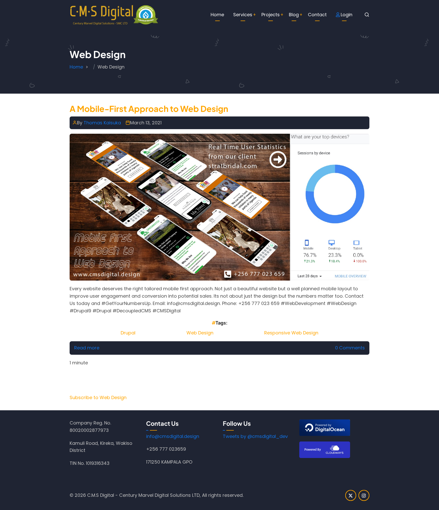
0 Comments (350, 348)
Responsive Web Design (291, 333)
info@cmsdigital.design (172, 436)
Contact (317, 14)
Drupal (128, 333)
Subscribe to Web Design (98, 397)
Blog (294, 14)
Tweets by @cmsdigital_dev (255, 436)
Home (217, 14)
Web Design (199, 333)
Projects (270, 14)
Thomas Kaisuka (102, 123)
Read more (86, 348)
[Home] (114, 14)
